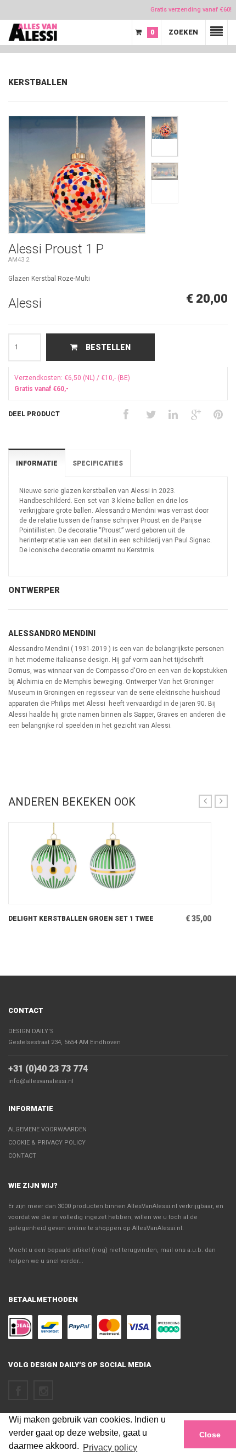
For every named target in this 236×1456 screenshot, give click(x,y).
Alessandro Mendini (51, 633)
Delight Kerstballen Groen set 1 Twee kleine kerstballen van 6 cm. (81, 919)
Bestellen (108, 347)
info (95, 895)
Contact (25, 1010)
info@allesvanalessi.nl (41, 1081)
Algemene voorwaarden (47, 1129)
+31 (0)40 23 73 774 (48, 1068)
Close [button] (210, 1434)
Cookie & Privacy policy (47, 1142)
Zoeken (183, 32)
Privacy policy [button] (110, 1447)
